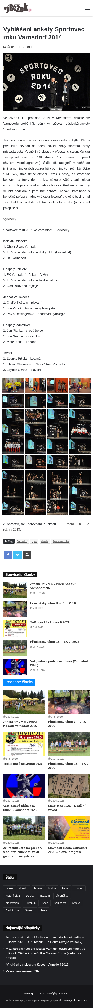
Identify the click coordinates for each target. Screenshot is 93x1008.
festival (38, 888)
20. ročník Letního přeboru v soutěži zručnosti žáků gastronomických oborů (23, 852)
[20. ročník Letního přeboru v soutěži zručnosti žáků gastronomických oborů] (24, 828)
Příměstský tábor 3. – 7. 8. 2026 (53, 603)
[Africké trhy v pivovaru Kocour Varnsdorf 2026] (15, 590)
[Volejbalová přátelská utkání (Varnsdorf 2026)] (15, 667)
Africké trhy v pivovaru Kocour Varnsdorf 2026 (37, 964)
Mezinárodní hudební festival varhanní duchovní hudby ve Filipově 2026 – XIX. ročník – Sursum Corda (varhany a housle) (45, 953)
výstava (76, 903)
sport (34, 541)
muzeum (45, 895)
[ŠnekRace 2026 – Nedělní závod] (69, 786)
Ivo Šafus (8, 47)
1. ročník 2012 (73, 524)
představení (12, 903)
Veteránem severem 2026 (23, 971)
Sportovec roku (61, 541)
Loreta (30, 895)
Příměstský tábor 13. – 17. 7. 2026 (54, 641)
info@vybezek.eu (58, 993)
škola (44, 910)
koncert (79, 888)
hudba (52, 888)
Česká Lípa (12, 910)
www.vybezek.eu (34, 993)
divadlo (44, 541)
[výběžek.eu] (18, 8)
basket (9, 888)
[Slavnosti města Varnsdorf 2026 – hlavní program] (69, 828)
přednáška (62, 895)
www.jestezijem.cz (75, 1000)
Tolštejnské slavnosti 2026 (50, 622)
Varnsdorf (22, 541)
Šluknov (30, 910)
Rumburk (31, 903)
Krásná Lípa (13, 895)
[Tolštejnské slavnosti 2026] (15, 628)
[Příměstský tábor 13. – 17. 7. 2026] (15, 648)
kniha (65, 888)
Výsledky (9, 219)
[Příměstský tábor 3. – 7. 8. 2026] (15, 609)
